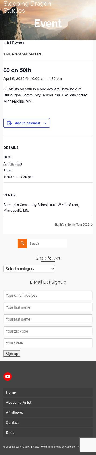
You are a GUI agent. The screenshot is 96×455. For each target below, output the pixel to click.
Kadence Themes (74, 446)
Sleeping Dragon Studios (27, 7)
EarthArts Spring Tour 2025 (72, 224)
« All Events (13, 42)
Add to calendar (27, 123)
